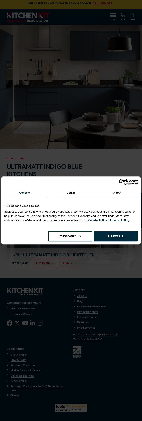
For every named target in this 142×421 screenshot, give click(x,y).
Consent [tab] (24, 192)
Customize (68, 236)
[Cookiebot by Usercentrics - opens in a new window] (121, 182)
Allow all (116, 236)
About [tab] (117, 192)
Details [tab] (71, 192)
